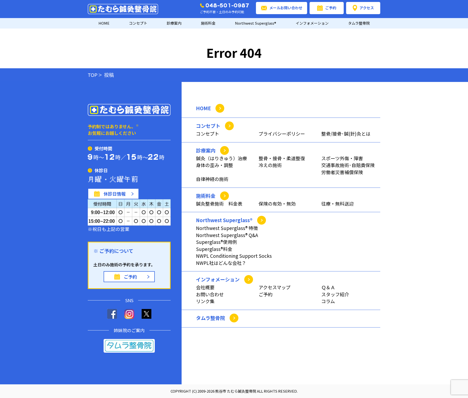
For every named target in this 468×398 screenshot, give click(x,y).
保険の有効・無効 (277, 203)
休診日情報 (115, 193)
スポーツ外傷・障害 (342, 158)
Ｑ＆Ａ (328, 287)
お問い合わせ (210, 294)
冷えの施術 (270, 165)
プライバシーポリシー (282, 133)
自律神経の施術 (212, 179)
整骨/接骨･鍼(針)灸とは (345, 133)
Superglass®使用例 (216, 242)
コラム (328, 301)
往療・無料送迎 (337, 203)
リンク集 (205, 301)
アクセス (367, 7)
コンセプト (207, 133)
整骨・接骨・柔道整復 (282, 158)
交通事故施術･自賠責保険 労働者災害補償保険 (348, 168)
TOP (93, 74)
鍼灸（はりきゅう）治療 (221, 158)
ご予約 (330, 7)
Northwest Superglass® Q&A (227, 235)
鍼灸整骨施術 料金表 (219, 203)
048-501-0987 (228, 5)
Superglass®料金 (214, 249)
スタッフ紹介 (335, 294)
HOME (103, 23)
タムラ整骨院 (359, 23)
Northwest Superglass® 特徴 (227, 228)
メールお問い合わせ (285, 7)
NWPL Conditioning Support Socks (234, 255)
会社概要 (205, 287)
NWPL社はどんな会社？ (221, 262)
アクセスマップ (275, 287)
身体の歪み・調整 (214, 165)
